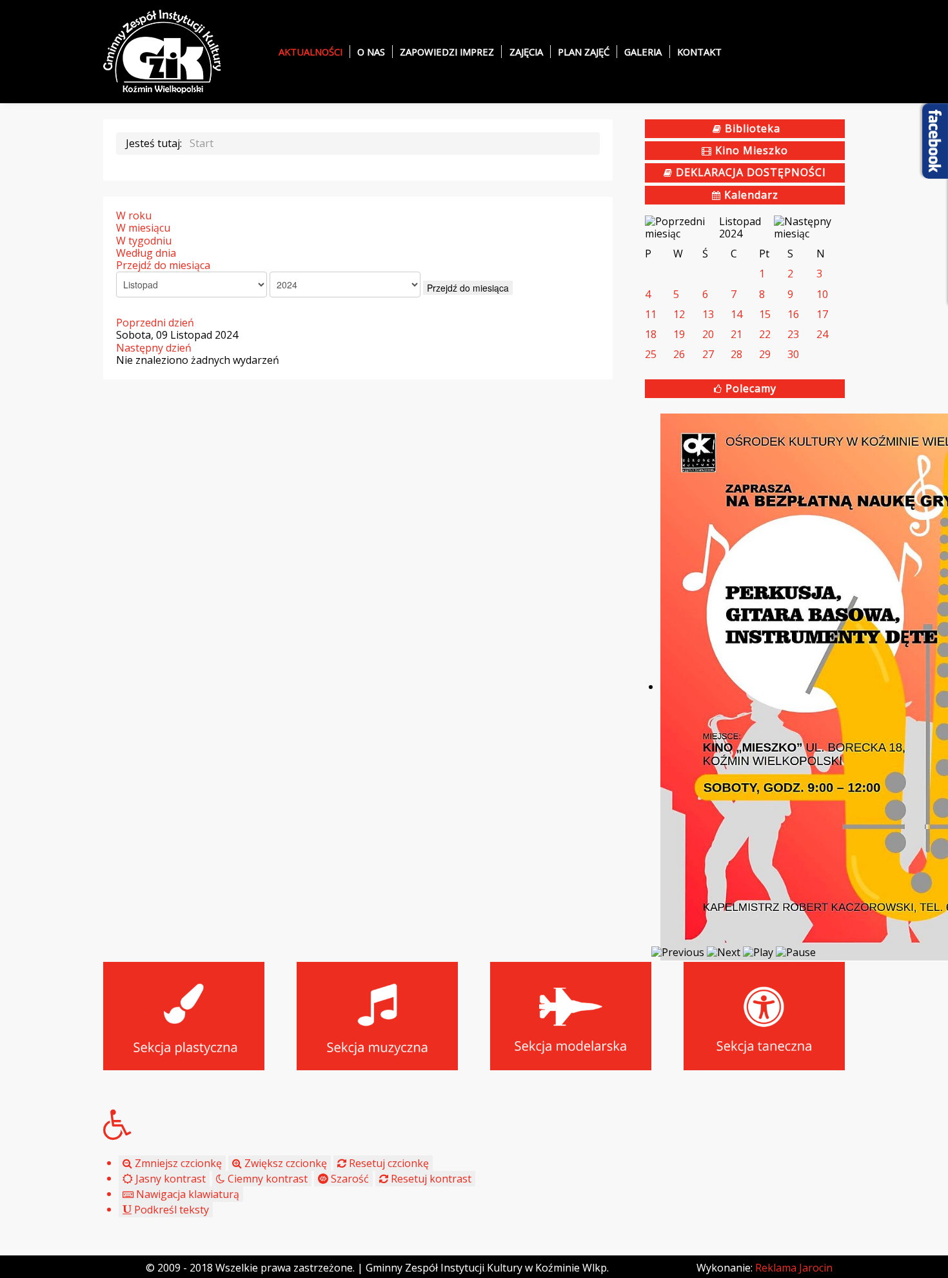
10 (822, 294)
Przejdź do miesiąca (163, 265)
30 (793, 354)
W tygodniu (144, 241)
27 (708, 354)
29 (765, 354)
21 (736, 334)
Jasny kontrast (169, 1179)
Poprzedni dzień (155, 322)
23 (793, 334)
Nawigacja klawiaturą (186, 1194)
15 (765, 314)
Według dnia (146, 253)
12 (679, 314)
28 (736, 354)
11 (651, 314)
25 (651, 354)
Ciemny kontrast (266, 1179)
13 (708, 314)
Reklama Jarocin (794, 1268)
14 (736, 314)
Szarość (348, 1179)
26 (679, 354)
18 (651, 334)
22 (765, 334)
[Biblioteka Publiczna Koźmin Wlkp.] (162, 50)
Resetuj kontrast (429, 1179)
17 (822, 314)
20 (708, 334)
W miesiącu (143, 228)
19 (679, 334)
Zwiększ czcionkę (284, 1163)
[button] (474, 1124)
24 (822, 334)
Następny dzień (154, 348)
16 (793, 314)
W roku (134, 215)
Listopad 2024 (740, 227)
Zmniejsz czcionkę (177, 1163)
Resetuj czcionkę (387, 1163)
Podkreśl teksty (170, 1210)
